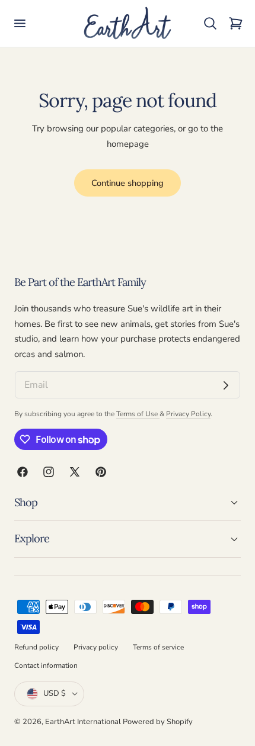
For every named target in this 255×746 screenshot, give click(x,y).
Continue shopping (127, 183)
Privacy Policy (188, 414)
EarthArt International (83, 721)
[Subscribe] (226, 385)
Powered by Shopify (158, 721)
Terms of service (158, 647)
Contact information (46, 665)
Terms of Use (138, 414)
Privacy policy (96, 647)
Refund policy (36, 647)
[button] (19, 23)
